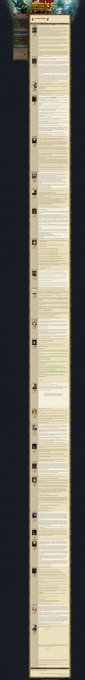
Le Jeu (16, 20)
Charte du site (18, 38)
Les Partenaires (19, 44)
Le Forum (17, 34)
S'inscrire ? (17, 57)
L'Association (18, 36)
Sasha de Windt (34, 604)
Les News (17, 32)
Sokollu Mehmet (34, 95)
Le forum (32, 22)
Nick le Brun (34, 338)
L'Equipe (17, 40)
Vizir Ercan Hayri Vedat (34, 57)
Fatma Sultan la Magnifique (34, 137)
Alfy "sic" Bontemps (34, 319)
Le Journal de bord (19, 27)
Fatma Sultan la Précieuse (34, 540)
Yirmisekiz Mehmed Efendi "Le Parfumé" (34, 172)
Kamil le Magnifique (34, 238)
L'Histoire (17, 22)
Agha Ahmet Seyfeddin (34, 26)
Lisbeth (34, 408)
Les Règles (17, 24)
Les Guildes (18, 25)
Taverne (35, 22)
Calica (34, 207)
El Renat (34, 81)
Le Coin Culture (19, 42)
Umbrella (34, 383)
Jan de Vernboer (34, 188)
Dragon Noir (34, 442)
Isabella (34, 511)
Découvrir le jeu (20, 15)
